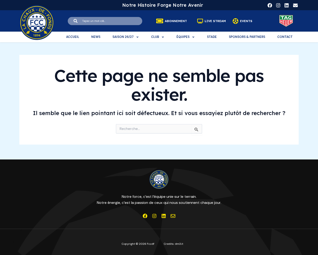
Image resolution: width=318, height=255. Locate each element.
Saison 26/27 (123, 37)
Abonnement (176, 21)
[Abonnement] (159, 20)
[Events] (235, 21)
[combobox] (105, 21)
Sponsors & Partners (247, 37)
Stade (212, 37)
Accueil (72, 37)
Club (155, 37)
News (95, 37)
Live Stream (215, 21)
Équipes (182, 37)
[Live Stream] (200, 21)
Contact (285, 37)
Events (246, 21)
